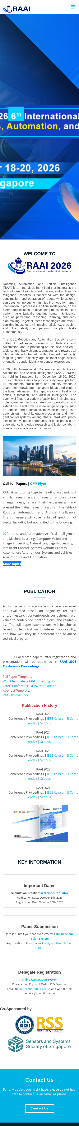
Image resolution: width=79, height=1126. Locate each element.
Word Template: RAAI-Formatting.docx (30, 681)
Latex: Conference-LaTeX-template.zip (30, 686)
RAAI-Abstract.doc (16, 695)
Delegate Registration (39, 972)
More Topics (12, 564)
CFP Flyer (38, 484)
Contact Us (39, 1108)
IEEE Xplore (55, 718)
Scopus (45, 723)
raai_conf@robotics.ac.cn (34, 989)
